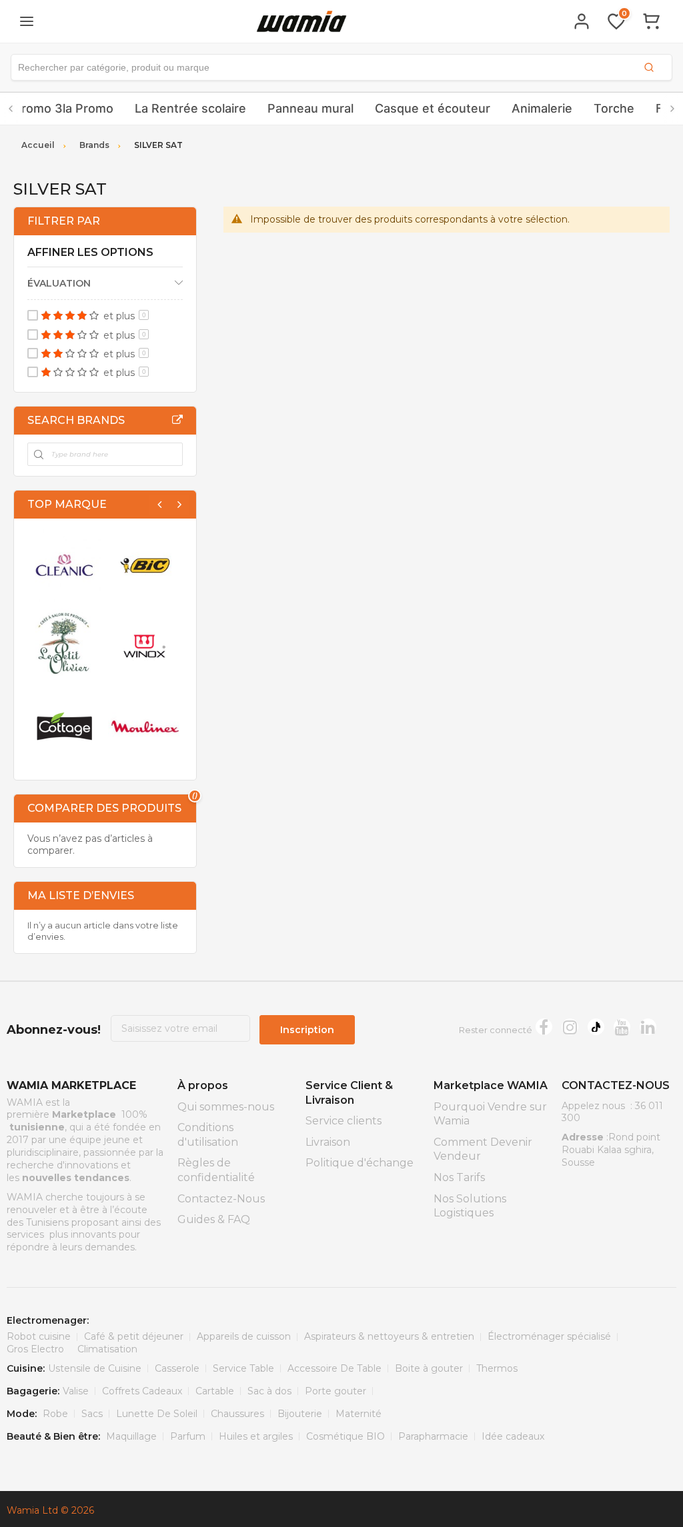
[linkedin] (648, 1026)
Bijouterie (299, 1414)
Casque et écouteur (432, 108)
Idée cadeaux (513, 1436)
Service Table (243, 1368)
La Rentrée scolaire (190, 108)
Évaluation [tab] (59, 283)
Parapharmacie (433, 1436)
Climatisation (107, 1349)
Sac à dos (269, 1391)
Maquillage (131, 1436)
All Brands (177, 420)
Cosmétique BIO (345, 1436)
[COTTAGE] (64, 726)
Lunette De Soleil (156, 1414)
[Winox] (145, 646)
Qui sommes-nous (225, 1106)
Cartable (214, 1391)
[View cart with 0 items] (651, 21)
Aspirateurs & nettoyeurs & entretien (389, 1336)
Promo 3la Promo (63, 108)
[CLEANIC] (64, 566)
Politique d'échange (359, 1162)
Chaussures (237, 1414)
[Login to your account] (582, 21)
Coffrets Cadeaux (142, 1391)
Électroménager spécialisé (549, 1336)
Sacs (92, 1414)
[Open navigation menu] (27, 21)
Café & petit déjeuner (133, 1336)
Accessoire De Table (334, 1368)
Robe (55, 1414)
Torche (614, 108)
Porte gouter (335, 1391)
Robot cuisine (39, 1336)
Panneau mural (310, 108)
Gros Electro (35, 1349)
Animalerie (542, 108)
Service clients (343, 1120)
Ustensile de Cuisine (94, 1368)
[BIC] (145, 566)
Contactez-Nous (221, 1198)
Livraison (327, 1142)
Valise (76, 1391)
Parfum (187, 1436)
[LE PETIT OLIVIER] (64, 646)
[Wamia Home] (301, 21)
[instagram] (570, 1026)
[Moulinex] (145, 726)
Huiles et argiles (256, 1436)
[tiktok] (596, 1026)
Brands (94, 145)
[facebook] (544, 1026)
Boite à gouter (429, 1368)
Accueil (38, 145)
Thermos (497, 1368)
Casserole (177, 1368)
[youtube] (622, 1026)
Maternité (358, 1414)
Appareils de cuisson (244, 1336)
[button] (341, 67)
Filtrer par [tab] (63, 221)
